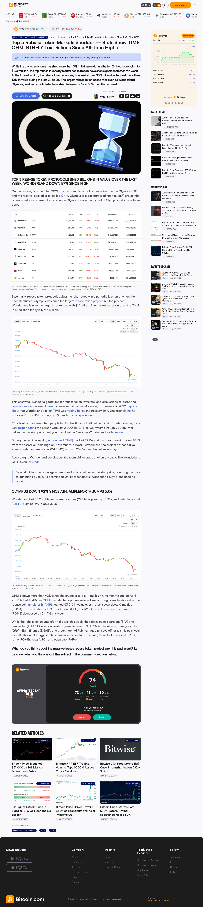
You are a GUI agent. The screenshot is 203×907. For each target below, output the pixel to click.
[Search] (165, 5)
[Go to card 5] (179, 103)
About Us (76, 856)
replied (120, 432)
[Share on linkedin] (137, 96)
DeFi (43, 830)
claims (127, 410)
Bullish (102, 717)
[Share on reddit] (132, 96)
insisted (33, 462)
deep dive (100, 191)
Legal (74, 877)
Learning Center (112, 867)
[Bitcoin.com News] (18, 5)
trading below (76, 410)
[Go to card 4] (176, 103)
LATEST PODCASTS (160, 266)
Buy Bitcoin (143, 870)
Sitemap (76, 882)
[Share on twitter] (127, 96)
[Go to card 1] (166, 103)
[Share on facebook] (121, 96)
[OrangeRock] (22, 21)
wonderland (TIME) (60, 440)
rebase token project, (89, 301)
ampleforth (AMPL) (40, 604)
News (52, 37)
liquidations (19, 406)
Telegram (175, 856)
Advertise (76, 867)
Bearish (81, 717)
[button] (69, 96)
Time (53, 830)
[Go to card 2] (169, 103)
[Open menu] (194, 5)
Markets (108, 862)
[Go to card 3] (172, 103)
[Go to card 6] (182, 103)
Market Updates (63, 37)
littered (50, 406)
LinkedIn (174, 872)
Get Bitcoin (188, 35)
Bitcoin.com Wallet (147, 865)
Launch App (180, 5)
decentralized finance (24, 830)
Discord (174, 867)
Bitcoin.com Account (148, 860)
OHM (64, 195)
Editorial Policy (79, 872)
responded (25, 428)
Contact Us (77, 862)
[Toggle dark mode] (156, 5)
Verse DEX (142, 875)
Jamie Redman (107, 97)
